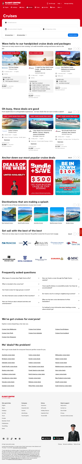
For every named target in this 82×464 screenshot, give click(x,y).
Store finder (63, 410)
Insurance (43, 405)
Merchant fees (14, 458)
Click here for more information (20, 447)
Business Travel (6, 420)
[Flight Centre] (8, 397)
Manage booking (68, 3)
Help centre (63, 405)
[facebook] (3, 438)
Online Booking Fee (33, 455)
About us (23, 405)
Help (59, 3)
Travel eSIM (44, 415)
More (59, 7)
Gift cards (43, 408)
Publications (5, 423)
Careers (23, 410)
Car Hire (46, 7)
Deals (53, 7)
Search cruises (73, 35)
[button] (81, 232)
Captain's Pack (44, 413)
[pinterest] (19, 438)
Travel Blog (5, 426)
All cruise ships (21, 35)
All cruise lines (9, 35)
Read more (7, 140)
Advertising (24, 413)
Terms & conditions (68, 444)
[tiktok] (11, 438)
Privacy (62, 413)
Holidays (15, 7)
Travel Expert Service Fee (23, 454)
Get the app (52, 3)
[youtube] (15, 438)
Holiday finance (45, 410)
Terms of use (77, 444)
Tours (38, 7)
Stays (22, 7)
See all (70, 48)
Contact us (63, 408)
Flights (6, 7)
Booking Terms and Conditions (15, 459)
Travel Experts (25, 415)
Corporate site (25, 408)
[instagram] (7, 438)
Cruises (30, 7)
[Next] (78, 48)
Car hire (4, 413)
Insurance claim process (67, 415)
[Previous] (74, 48)
